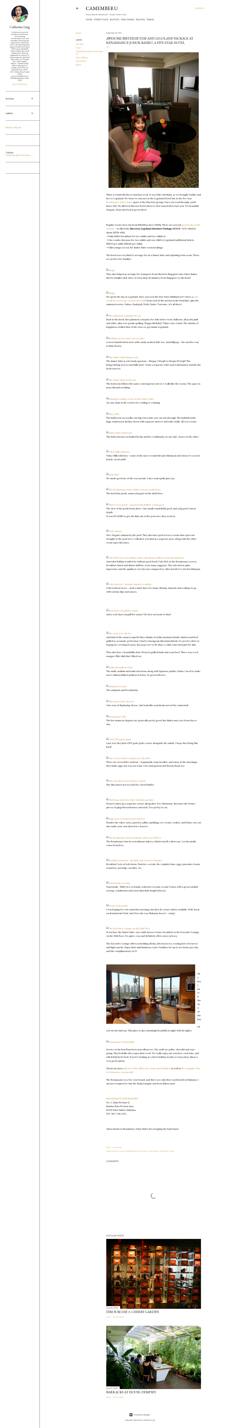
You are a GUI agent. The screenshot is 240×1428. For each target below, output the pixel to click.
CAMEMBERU (102, 8)
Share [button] (78, 33)
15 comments (118, 1397)
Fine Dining (127, 19)
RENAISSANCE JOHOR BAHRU (122, 1098)
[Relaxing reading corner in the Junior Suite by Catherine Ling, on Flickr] (130, 398)
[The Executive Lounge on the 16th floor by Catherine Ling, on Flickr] (128, 928)
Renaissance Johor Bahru (119, 202)
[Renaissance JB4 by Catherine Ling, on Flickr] (116, 716)
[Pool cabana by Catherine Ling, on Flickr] (113, 531)
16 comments (118, 1317)
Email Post (117, 1147)
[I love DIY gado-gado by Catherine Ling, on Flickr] (118, 739)
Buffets (114, 19)
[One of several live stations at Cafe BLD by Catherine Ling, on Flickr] (128, 758)
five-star (80, 44)
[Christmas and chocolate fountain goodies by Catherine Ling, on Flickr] (130, 799)
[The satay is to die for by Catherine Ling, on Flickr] (119, 633)
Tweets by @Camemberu (18, 155)
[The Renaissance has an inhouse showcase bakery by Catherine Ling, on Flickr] (133, 837)
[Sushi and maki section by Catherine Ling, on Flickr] (119, 667)
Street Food (101, 19)
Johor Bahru (82, 57)
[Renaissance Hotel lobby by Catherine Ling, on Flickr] (120, 1042)
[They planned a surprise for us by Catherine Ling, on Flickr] (123, 315)
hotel (78, 48)
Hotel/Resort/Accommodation (136, 1151)
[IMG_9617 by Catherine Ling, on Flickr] (112, 414)
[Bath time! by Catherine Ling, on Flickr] (112, 474)
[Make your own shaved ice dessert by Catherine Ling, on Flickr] (125, 818)
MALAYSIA (81, 61)
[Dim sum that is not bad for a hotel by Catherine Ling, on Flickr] (125, 781)
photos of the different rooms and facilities (147, 1068)
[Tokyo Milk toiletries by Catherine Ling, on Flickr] (118, 451)
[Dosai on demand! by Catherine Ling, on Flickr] (117, 905)
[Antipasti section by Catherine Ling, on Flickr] (116, 686)
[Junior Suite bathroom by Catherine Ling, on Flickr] (119, 432)
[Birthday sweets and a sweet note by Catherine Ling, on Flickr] (125, 338)
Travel (150, 19)
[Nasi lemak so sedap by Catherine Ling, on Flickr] (118, 883)
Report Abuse (13, 127)
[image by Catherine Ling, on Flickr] (110, 270)
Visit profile (19, 84)
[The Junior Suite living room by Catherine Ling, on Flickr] (122, 357)
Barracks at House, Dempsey (131, 1392)
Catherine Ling (20, 27)
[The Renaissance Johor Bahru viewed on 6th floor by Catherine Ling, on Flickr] (133, 489)
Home (89, 19)
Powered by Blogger (142, 1415)
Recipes (140, 19)
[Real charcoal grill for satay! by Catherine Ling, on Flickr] (122, 610)
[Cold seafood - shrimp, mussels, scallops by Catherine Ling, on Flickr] (129, 584)
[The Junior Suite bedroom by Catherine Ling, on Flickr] (121, 380)
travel (78, 65)
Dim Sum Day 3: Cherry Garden (132, 1312)
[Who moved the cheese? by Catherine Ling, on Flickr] (120, 701)
